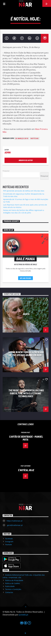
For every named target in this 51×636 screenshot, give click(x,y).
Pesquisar (6, 171)
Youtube (8, 544)
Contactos (9, 592)
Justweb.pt (23, 614)
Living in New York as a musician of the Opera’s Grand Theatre (26, 354)
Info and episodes (25, 278)
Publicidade (10, 586)
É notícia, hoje (26, 470)
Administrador (9, 328)
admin (8, 152)
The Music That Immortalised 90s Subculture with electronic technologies (26, 393)
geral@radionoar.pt (15, 525)
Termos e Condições (13, 589)
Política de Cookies (12, 583)
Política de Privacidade (14, 580)
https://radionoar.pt (14, 521)
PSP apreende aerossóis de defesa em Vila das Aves (23, 191)
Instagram (9, 541)
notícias (35, 138)
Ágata (26, 313)
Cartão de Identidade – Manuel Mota (26, 438)
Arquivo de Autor (25, 160)
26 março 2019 (21, 138)
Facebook (9, 538)
